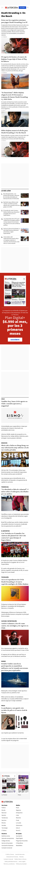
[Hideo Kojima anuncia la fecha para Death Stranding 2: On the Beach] (15, 149)
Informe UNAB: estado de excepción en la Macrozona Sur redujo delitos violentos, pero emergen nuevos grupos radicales (14, 436)
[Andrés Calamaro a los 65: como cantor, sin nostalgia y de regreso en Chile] (15, 637)
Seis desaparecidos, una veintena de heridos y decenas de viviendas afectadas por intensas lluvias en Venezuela (11, 196)
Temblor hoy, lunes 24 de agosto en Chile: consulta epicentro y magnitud (14, 404)
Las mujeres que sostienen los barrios (12, 733)
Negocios (4, 443)
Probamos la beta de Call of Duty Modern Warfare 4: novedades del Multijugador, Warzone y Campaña (13, 606)
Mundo (3, 661)
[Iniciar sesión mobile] (28, 8)
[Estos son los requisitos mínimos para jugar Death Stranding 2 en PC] (15, 45)
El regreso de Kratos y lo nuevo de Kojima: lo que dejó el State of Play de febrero (14, 59)
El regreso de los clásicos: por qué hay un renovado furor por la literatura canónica (13, 655)
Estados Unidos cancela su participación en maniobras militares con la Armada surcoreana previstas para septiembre (14, 667)
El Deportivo (5, 531)
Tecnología (5, 577)
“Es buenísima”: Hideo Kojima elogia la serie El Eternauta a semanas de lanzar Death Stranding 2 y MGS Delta (14, 96)
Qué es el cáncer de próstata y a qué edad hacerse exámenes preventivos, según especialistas (11, 231)
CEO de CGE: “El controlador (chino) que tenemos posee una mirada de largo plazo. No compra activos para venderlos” (14, 472)
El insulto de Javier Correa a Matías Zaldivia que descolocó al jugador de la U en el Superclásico (11, 213)
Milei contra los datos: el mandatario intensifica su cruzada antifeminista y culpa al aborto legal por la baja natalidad (14, 698)
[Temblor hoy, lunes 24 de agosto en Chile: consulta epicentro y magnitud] (15, 415)
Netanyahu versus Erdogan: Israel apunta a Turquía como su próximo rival (14, 692)
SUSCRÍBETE (15, 340)
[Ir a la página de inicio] (11, 7)
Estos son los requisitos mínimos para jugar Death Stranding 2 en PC (14, 21)
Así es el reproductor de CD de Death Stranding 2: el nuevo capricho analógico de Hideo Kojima (14, 582)
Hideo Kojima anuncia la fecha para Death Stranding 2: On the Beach (14, 132)
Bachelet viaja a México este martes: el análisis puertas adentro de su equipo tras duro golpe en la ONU (11, 204)
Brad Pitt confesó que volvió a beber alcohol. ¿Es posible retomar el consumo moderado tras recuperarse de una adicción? (14, 524)
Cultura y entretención (9, 621)
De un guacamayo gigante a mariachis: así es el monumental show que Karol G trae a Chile (15, 649)
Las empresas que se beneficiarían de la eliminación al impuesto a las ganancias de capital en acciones (14, 480)
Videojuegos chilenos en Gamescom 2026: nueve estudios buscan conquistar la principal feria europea (15, 614)
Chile (3, 399)
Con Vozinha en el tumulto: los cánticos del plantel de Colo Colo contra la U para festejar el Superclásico (13, 537)
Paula (3, 705)
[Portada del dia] (15, 305)
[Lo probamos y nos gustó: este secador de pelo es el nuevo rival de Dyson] (15, 722)
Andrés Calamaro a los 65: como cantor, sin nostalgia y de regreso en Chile (14, 626)
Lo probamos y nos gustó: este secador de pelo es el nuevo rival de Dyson (14, 710)
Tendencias (5, 487)
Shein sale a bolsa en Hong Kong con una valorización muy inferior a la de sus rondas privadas (15, 448)
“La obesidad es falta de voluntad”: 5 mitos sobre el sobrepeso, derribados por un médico (14, 492)
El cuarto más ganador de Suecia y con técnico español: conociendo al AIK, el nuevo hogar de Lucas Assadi (14, 570)
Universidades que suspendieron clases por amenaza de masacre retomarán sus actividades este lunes (14, 428)
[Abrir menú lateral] (2, 7)
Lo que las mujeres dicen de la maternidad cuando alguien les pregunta (14, 739)
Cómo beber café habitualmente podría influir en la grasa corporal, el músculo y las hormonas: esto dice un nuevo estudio (11, 240)
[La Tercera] (9, 793)
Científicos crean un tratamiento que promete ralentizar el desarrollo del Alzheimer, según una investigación (15, 516)
